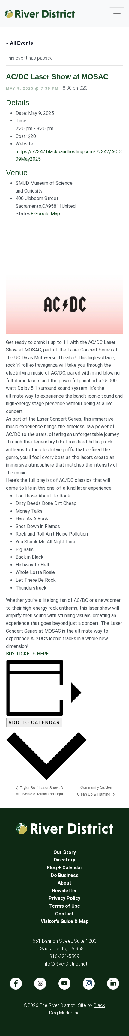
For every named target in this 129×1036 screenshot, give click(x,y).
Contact (64, 914)
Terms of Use (64, 906)
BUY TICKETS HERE (27, 654)
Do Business (65, 875)
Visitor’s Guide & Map (64, 921)
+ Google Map (45, 213)
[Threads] (40, 984)
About (64, 883)
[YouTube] (64, 984)
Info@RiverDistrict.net (64, 964)
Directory (64, 860)
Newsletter (64, 891)
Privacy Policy (64, 898)
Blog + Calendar (64, 867)
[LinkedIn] (113, 984)
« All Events (19, 42)
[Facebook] (16, 984)
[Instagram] (89, 984)
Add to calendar (34, 722)
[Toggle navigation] (117, 13)
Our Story (64, 852)
